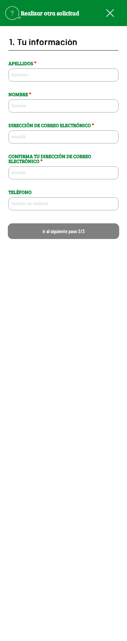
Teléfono (20, 192)
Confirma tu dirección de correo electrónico (49, 159)
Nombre (19, 94)
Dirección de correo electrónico (51, 125)
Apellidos (22, 63)
